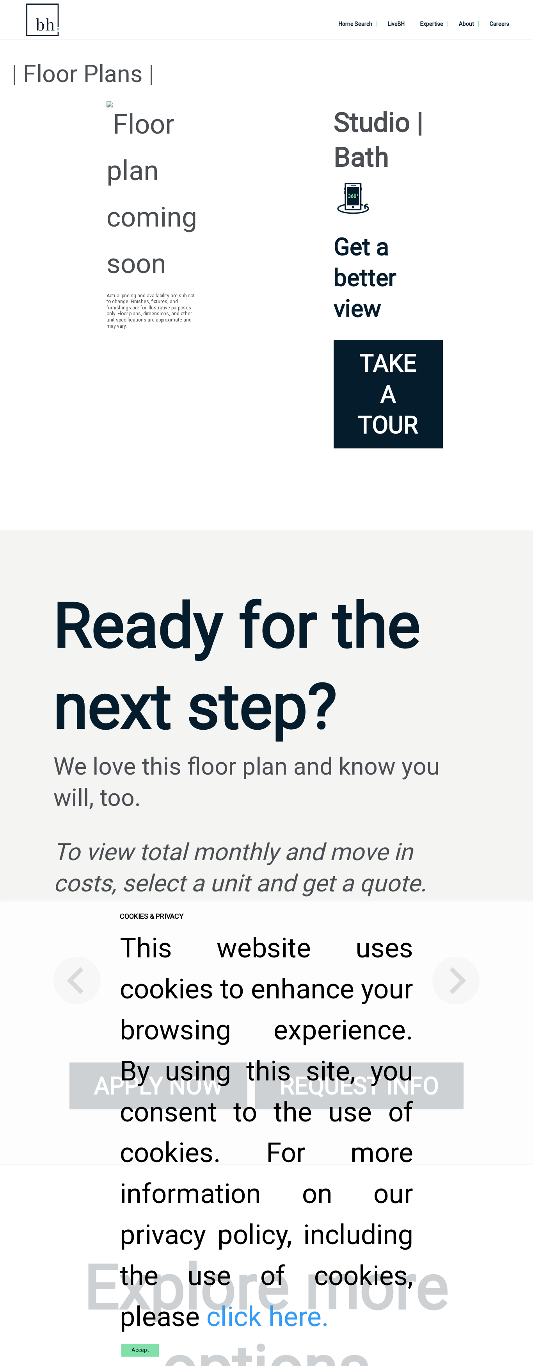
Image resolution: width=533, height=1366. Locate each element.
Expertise (431, 24)
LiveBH (396, 24)
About (466, 24)
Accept (140, 1350)
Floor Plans (83, 74)
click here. (267, 1317)
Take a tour (388, 394)
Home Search (355, 24)
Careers (499, 24)
